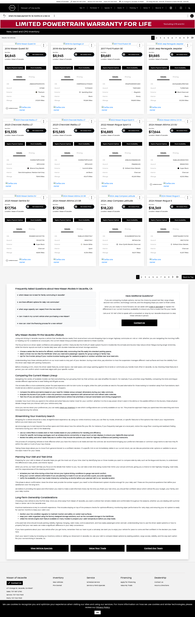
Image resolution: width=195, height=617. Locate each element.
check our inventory (67, 407)
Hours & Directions (161, 585)
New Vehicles (58, 582)
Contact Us (139, 322)
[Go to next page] (188, 38)
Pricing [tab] (32, 77)
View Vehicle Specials (41, 548)
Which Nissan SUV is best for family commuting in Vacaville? (42, 295)
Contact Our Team (153, 548)
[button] (43, 45)
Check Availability (36, 68)
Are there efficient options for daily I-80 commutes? (39, 302)
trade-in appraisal (155, 307)
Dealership (160, 577)
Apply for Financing (128, 582)
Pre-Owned (57, 585)
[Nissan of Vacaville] (26, 7)
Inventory (58, 577)
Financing (126, 577)
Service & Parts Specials (96, 585)
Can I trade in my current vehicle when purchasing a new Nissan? (44, 316)
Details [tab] (19, 77)
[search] (189, 8)
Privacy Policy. (103, 607)
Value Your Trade (97, 548)
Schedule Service (93, 582)
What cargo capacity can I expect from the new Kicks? (40, 309)
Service (91, 577)
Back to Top (188, 277)
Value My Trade (126, 585)
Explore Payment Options (15, 68)
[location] (120, 2)
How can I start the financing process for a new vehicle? (40, 323)
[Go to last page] (192, 38)
